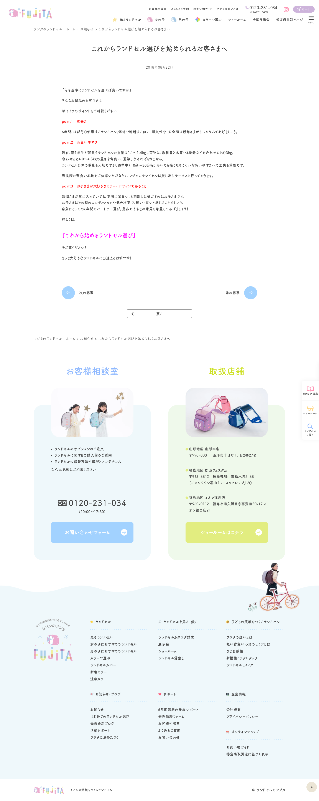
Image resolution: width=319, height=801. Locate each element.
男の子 (184, 19)
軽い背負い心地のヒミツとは (248, 644)
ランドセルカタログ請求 (176, 637)
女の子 (160, 19)
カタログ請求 (310, 393)
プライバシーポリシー (242, 716)
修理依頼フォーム (171, 716)
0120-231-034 (98, 503)
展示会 (163, 644)
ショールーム (237, 19)
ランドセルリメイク (239, 665)
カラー (212, 19)
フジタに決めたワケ (105, 737)
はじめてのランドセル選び (110, 716)
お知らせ (87, 29)
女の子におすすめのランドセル (113, 644)
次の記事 (86, 293)
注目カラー (98, 679)
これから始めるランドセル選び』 (100, 235)
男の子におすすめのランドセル (113, 651)
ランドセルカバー (103, 665)
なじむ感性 (234, 651)
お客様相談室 (158, 9)
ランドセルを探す (310, 433)
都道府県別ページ (289, 19)
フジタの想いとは (227, 9)
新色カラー (98, 672)
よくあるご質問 (180, 9)
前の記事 (232, 293)
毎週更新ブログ (102, 723)
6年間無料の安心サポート (178, 709)
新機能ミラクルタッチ (242, 658)
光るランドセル (130, 19)
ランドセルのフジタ (271, 790)
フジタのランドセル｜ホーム (54, 29)
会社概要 (233, 709)
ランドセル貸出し (171, 658)
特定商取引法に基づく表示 (247, 754)
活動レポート (100, 730)
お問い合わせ (169, 737)
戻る (159, 314)
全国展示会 (261, 19)
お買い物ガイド (202, 9)
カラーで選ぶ (100, 658)
